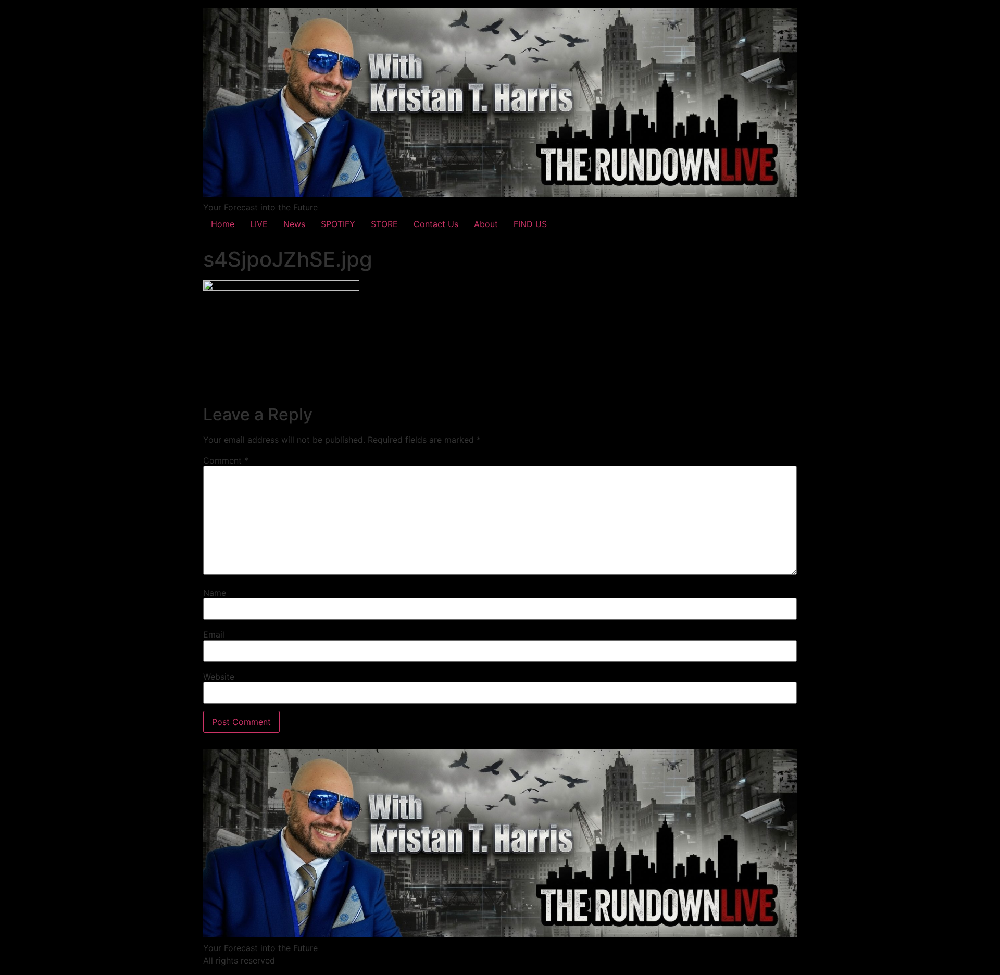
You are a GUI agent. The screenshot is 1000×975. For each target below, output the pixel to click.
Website (218, 676)
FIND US (530, 224)
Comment (225, 460)
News (294, 224)
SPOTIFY (338, 224)
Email (213, 634)
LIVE (259, 224)
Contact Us (436, 224)
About (486, 224)
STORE (384, 224)
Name (214, 593)
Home (222, 224)
